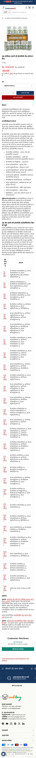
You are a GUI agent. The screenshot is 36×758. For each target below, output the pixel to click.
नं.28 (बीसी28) (5, 589)
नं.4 (5, 306)
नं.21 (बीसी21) (5, 506)
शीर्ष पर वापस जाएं (17, 686)
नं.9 (4, 367)
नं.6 (4, 329)
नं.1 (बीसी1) (4, 274)
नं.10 (5, 377)
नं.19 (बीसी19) (5, 481)
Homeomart (9, 747)
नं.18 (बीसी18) (5, 469)
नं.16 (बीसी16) (5, 446)
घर (2, 18)
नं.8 (4, 355)
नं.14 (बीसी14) (5, 422)
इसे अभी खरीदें (18, 97)
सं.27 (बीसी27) (5, 578)
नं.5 (5, 316)
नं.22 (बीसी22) (4, 518)
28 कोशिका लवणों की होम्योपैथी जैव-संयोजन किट (16, 18)
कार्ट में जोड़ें (25, 93)
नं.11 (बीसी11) (5, 388)
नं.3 (4, 296)
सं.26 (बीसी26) (5, 567)
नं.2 (4, 285)
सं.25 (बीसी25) (5, 555)
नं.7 (4, 342)
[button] (29, 8)
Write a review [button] (18, 649)
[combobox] (18, 12)
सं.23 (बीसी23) (5, 529)
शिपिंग (11, 74)
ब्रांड (3, 82)
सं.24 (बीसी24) (5, 542)
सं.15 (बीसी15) (5, 432)
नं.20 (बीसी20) (5, 493)
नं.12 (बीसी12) (5, 401)
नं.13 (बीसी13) (5, 412)
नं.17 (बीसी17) (5, 458)
